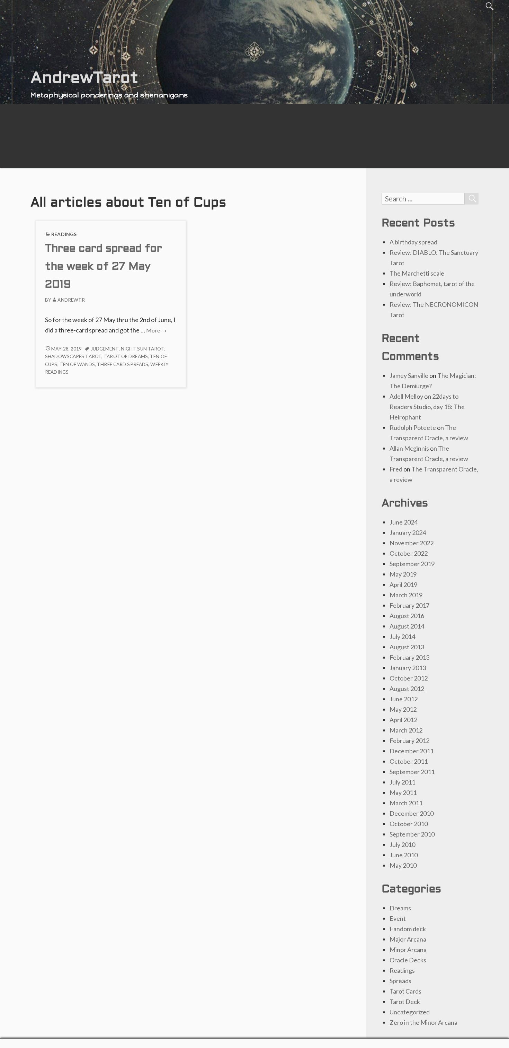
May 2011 (403, 792)
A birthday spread (413, 242)
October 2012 (409, 678)
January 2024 (408, 532)
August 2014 (407, 626)
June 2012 (404, 699)
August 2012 (407, 688)
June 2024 (404, 522)
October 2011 (409, 761)
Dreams (400, 908)
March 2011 (406, 803)
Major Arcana (408, 939)
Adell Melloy (406, 396)
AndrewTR (71, 300)
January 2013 (408, 668)
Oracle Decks (408, 960)
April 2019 (403, 584)
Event (398, 918)
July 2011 (402, 782)
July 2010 (402, 844)
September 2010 (412, 834)
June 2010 (404, 855)
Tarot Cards (405, 991)
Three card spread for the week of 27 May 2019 (103, 267)
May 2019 (403, 574)
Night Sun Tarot (142, 349)
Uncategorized (410, 1012)
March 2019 (406, 595)
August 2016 (407, 616)
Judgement (105, 349)
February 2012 (409, 740)
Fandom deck (408, 929)
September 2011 (412, 772)
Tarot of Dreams (126, 356)
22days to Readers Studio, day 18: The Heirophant (427, 406)
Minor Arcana (408, 949)
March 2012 (406, 730)
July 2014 (402, 636)
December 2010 (412, 813)
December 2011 (412, 751)
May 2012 (403, 709)
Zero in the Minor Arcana (423, 1022)
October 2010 (409, 824)
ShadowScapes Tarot (73, 356)
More (156, 330)
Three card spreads (122, 364)
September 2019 (412, 564)
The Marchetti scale (417, 273)
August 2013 (407, 647)
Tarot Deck (405, 1001)
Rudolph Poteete (413, 427)
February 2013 (409, 657)
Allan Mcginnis (409, 448)
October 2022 (409, 553)
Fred (396, 469)
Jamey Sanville (409, 375)
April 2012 (403, 720)
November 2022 (412, 543)
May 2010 (403, 865)
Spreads (400, 981)
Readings (64, 234)
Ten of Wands (77, 364)
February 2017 (409, 605)
